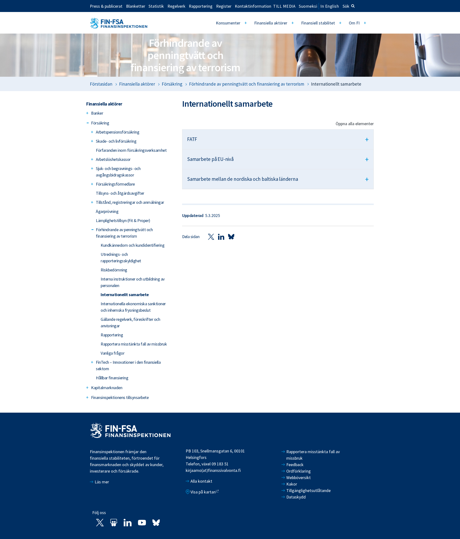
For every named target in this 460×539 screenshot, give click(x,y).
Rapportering (201, 6)
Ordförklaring (298, 471)
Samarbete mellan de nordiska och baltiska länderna (278, 179)
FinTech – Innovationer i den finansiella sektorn (128, 365)
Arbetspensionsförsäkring (117, 132)
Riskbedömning (114, 270)
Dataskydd (296, 497)
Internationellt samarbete (125, 294)
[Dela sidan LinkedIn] (221, 236)
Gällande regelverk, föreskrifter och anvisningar (130, 322)
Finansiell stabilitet (318, 23)
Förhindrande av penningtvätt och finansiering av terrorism (246, 84)
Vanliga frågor (112, 353)
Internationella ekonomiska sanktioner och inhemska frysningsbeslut (133, 307)
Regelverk (176, 6)
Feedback (295, 464)
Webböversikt (298, 477)
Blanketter (135, 6)
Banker (97, 113)
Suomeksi (308, 6)
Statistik (156, 6)
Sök (346, 6)
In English (329, 6)
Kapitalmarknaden (106, 387)
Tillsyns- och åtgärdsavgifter (120, 193)
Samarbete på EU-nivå (278, 159)
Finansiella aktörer (270, 23)
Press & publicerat (106, 6)
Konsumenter (228, 23)
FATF (278, 139)
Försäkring (172, 84)
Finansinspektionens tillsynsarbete (120, 397)
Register (223, 6)
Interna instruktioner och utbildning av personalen (133, 282)
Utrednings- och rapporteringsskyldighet (121, 258)
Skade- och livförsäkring (116, 141)
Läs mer (102, 482)
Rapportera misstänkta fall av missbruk (134, 344)
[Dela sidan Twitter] (211, 236)
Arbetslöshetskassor (113, 159)
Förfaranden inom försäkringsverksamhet (131, 150)
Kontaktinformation (253, 6)
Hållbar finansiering (112, 378)
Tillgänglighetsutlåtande (308, 490)
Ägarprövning (107, 211)
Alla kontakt (201, 481)
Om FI (354, 23)
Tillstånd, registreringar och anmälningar (130, 202)
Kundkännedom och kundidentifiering (132, 245)
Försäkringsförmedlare (115, 184)
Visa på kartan (203, 492)
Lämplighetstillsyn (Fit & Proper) (123, 220)
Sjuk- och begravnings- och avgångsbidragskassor (118, 172)
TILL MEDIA (284, 6)
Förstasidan (101, 84)
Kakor (291, 484)
